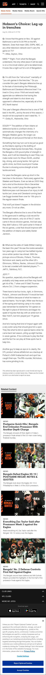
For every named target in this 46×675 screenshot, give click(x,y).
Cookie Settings (23, 656)
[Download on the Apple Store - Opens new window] (14, 611)
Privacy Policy (29, 651)
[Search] (38, 4)
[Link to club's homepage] (5, 3)
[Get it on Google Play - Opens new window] (31, 612)
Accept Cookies (23, 670)
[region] (23, 646)
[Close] (43, 621)
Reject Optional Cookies (23, 663)
